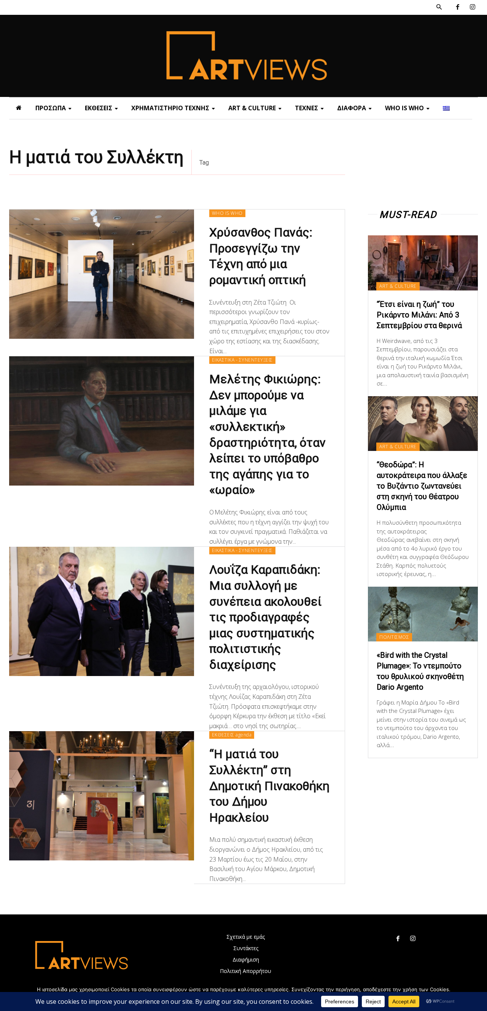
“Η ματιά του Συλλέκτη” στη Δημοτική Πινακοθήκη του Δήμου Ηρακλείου (269, 785)
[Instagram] (472, 7)
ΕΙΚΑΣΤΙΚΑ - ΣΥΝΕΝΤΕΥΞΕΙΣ (242, 360)
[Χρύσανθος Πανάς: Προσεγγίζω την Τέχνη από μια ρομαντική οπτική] (101, 274)
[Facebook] (457, 7)
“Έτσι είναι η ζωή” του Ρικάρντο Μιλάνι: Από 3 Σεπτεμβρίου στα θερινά (419, 315)
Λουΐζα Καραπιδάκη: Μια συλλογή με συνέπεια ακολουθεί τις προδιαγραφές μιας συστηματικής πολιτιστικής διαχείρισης (265, 617)
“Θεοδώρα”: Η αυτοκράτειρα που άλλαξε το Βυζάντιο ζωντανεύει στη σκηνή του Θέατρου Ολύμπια (422, 486)
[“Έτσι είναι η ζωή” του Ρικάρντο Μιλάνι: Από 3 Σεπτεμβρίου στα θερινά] (423, 262)
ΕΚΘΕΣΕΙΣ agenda (232, 735)
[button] (439, 7)
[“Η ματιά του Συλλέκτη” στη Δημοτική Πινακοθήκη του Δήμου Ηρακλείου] (101, 795)
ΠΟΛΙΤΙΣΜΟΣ (394, 637)
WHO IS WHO (227, 213)
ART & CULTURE (398, 286)
